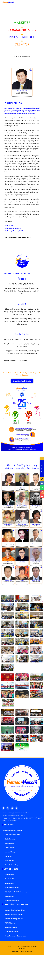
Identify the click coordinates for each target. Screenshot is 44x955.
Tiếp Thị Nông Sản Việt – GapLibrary (16, 892)
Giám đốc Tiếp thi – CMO (12, 835)
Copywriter (8, 856)
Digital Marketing (10, 839)
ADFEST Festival (10, 923)
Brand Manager (9, 843)
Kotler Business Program (13, 865)
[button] (3, 418)
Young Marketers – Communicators (16, 936)
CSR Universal (9, 896)
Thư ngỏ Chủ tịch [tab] (14, 103)
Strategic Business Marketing (13, 830)
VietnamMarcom (26, 951)
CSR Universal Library (11, 931)
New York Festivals (11, 927)
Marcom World (9, 874)
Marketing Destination (12, 900)
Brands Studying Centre (12, 879)
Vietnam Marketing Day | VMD (14, 919)
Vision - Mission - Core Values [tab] (15, 360)
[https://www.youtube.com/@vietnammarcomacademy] (42, 496)
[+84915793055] (42, 479)
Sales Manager (9, 847)
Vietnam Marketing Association (15, 910)
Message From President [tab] (18, 237)
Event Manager (9, 860)
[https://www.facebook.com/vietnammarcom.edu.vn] (42, 483)
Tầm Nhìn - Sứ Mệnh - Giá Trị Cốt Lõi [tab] (17, 273)
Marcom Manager (10, 852)
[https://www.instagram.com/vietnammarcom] (42, 492)
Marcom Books (9, 883)
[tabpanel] (22, 170)
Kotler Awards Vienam (12, 887)
